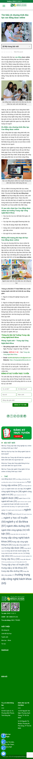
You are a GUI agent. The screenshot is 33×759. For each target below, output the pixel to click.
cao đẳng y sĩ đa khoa (23, 479)
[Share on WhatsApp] (8, 416)
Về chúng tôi (5, 630)
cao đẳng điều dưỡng (7, 482)
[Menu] (2, 6)
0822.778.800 (15, 620)
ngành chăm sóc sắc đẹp (16, 489)
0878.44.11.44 (13, 352)
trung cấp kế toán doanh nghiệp (18, 551)
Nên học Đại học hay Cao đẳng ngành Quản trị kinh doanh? (15, 453)
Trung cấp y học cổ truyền (15, 564)
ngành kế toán (9, 501)
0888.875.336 (13, 617)
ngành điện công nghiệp (13, 530)
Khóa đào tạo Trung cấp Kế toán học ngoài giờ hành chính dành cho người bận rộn (16, 459)
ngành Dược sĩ (24, 498)
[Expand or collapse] (29, 46)
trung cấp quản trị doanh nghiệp (22, 556)
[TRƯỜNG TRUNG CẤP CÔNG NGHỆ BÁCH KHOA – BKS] (18, 5)
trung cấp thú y (10, 559)
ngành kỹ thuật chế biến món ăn (16, 504)
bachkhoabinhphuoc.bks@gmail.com (19, 358)
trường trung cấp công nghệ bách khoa (16, 579)
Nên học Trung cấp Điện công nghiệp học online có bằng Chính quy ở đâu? (16, 447)
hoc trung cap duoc (20, 482)
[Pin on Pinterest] (21, 416)
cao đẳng (18, 57)
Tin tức (3, 644)
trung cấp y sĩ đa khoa (14, 568)
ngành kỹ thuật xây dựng (9, 506)
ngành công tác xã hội (19, 494)
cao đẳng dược (8, 479)
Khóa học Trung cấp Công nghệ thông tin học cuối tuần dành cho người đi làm (15, 464)
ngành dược (9, 498)
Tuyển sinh (4, 637)
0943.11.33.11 (11, 613)
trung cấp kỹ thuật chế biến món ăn (13, 553)
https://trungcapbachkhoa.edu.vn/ (20, 360)
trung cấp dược (14, 548)
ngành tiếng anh (18, 514)
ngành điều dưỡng (18, 526)
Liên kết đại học (6, 633)
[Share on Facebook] (11, 416)
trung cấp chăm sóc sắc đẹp (18, 534)
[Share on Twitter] (14, 416)
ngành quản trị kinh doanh (16, 510)
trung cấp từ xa (22, 562)
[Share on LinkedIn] (24, 416)
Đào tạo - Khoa (6, 640)
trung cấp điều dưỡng (12, 571)
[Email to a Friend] (18, 416)
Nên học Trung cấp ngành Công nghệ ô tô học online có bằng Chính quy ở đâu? (15, 470)
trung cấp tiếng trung (10, 562)
